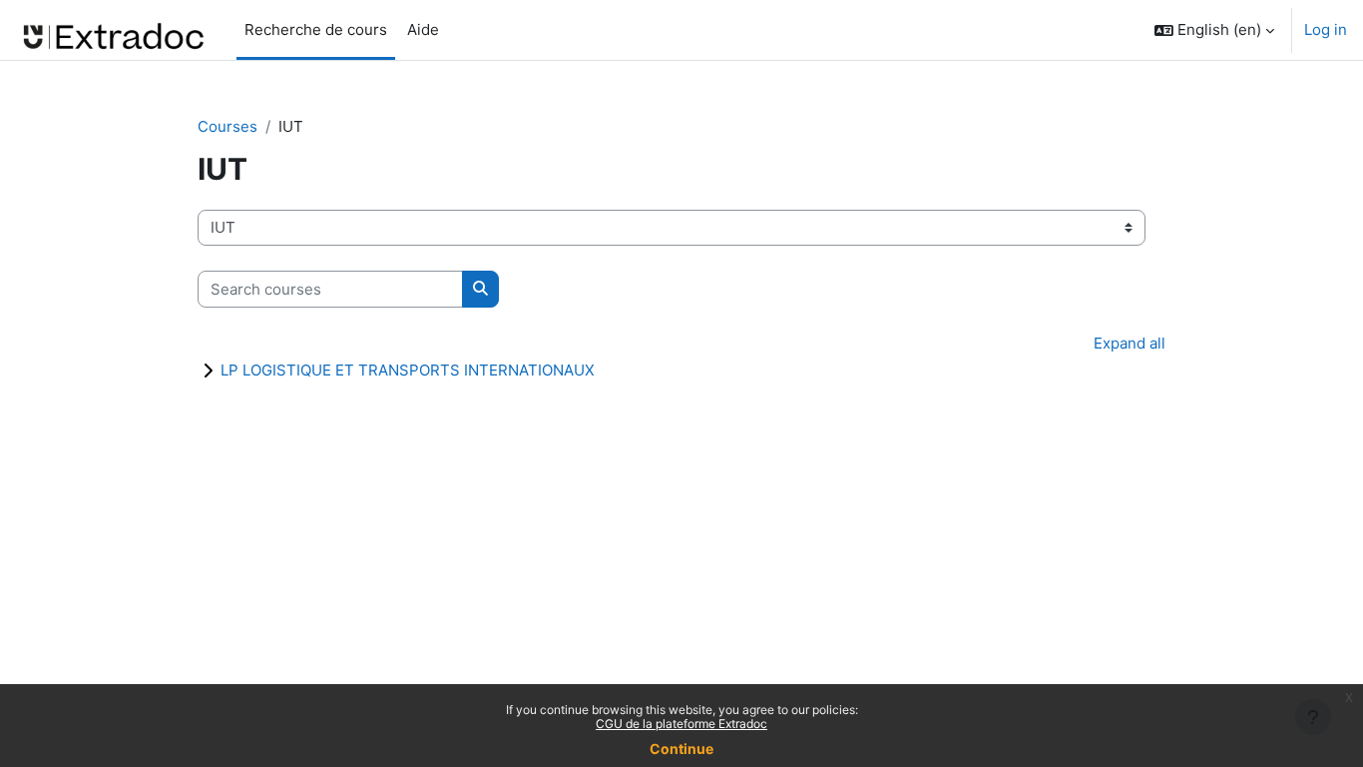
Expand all (1129, 343)
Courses (227, 126)
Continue (681, 748)
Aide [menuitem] (421, 29)
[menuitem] (455, 30)
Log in (1325, 29)
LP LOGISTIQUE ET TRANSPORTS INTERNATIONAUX (408, 370)
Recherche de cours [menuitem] (315, 29)
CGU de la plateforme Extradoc (681, 723)
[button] (1214, 30)
